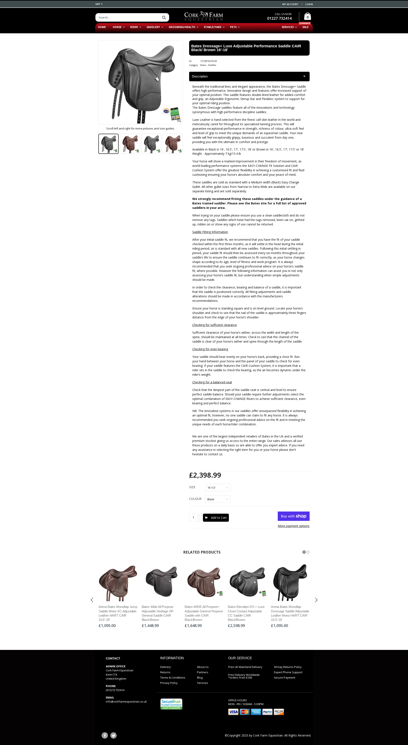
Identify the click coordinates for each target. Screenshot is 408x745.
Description (200, 76)
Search (164, 17)
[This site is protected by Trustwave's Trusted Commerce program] (171, 704)
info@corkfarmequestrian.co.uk (126, 701)
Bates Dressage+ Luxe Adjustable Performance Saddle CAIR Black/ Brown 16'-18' (246, 48)
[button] (304, 552)
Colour (195, 499)
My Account (290, 4)
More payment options (293, 526)
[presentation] (92, 600)
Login (309, 4)
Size (192, 487)
